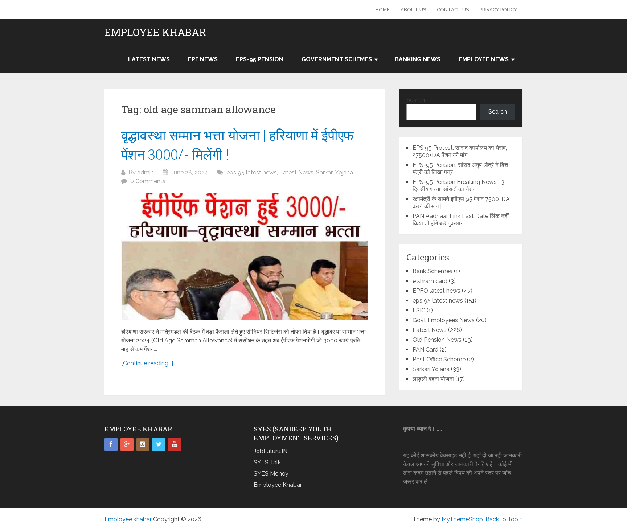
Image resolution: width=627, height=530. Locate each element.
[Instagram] (142, 444)
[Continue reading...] (147, 363)
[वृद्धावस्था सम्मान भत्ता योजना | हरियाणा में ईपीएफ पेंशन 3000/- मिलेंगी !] (244, 256)
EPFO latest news (436, 290)
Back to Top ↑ (503, 519)
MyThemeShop (462, 519)
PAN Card (425, 349)
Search (415, 99)
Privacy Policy (498, 9)
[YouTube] (174, 444)
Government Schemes (337, 59)
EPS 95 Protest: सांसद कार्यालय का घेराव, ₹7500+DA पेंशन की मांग (460, 151)
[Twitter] (158, 444)
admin (145, 172)
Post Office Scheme (439, 359)
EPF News (203, 59)
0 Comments (147, 181)
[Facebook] (111, 444)
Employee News (484, 59)
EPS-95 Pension (259, 59)
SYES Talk (267, 462)
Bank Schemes (432, 271)
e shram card (430, 281)
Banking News (417, 59)
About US (413, 9)
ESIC (419, 310)
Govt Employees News (444, 320)
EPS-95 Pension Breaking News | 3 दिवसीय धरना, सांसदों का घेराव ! (458, 185)
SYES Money (271, 473)
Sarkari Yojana (334, 172)
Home (383, 9)
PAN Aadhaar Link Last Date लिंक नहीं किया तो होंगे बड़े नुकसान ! (461, 220)
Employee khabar (155, 32)
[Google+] (127, 444)
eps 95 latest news (251, 172)
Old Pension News (437, 339)
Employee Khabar (278, 484)
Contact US (453, 9)
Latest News (149, 59)
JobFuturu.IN (270, 451)
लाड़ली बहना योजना (433, 378)
